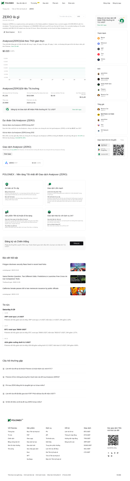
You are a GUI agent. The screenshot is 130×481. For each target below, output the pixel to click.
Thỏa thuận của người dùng (15, 475)
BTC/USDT (87, 431)
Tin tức (10, 435)
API (47, 435)
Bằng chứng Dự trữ (14, 442)
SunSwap (30, 459)
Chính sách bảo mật (29, 475)
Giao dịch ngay (76, 109)
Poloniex (8, 3)
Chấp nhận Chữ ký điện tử (54, 475)
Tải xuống (11, 449)
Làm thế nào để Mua (52, 449)
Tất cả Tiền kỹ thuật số (19, 9)
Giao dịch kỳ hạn (32, 442)
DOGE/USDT (88, 445)
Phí (47, 431)
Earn (28, 452)
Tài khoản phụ (50, 438)
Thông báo (11, 431)
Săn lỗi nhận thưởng (14, 445)
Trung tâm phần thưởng (53, 445)
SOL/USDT (87, 449)
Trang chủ (6, 9)
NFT (28, 456)
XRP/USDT (87, 442)
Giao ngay (7, 154)
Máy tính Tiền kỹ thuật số (53, 459)
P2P (28, 435)
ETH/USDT (87, 435)
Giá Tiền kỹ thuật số (52, 452)
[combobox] (66, 16)
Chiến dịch (11, 438)
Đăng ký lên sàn (70, 442)
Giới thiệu (49, 442)
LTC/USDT (87, 452)
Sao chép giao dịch (32, 449)
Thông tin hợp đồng (71, 435)
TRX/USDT (87, 438)
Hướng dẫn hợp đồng (71, 438)
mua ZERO (14, 149)
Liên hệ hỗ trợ (69, 431)
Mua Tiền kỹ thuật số (33, 431)
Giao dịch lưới (31, 445)
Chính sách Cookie (40, 475)
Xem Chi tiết (15, 46)
